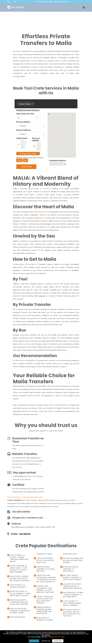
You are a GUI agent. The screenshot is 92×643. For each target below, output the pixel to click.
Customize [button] (58, 641)
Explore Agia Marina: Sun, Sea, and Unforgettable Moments (73, 560)
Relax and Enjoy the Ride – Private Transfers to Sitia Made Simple (73, 594)
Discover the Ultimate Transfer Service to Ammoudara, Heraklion (72, 586)
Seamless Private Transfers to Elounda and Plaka (45, 569)
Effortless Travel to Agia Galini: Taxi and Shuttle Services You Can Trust (71, 613)
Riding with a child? (29, 154)
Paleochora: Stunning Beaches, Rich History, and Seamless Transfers (19, 578)
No (25, 160)
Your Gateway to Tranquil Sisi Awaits (18, 586)
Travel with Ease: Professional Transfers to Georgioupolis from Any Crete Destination (46, 578)
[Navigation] (84, 7)
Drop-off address (23, 130)
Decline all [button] (46, 641)
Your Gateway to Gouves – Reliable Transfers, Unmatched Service (19, 558)
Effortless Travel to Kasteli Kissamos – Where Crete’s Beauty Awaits (20, 593)
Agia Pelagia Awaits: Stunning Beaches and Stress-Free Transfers (19, 602)
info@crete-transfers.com (60, 2)
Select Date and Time (25, 114)
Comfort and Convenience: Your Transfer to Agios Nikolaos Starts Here (45, 589)
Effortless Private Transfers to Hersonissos (70, 569)
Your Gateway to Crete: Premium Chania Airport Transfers (72, 603)
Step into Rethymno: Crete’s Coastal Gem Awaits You (45, 560)
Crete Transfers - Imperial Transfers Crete (25, 497)
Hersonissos (43, 212)
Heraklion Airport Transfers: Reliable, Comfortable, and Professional (44, 610)
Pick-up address (23, 122)
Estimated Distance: (57, 160)
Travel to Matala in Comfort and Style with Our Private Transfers (44, 599)
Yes (19, 160)
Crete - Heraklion (21, 533)
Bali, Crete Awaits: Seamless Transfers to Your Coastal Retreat (72, 577)
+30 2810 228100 (43, 2)
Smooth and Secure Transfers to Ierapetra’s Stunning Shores (20, 610)
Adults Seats (21, 138)
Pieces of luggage (36, 139)
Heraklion (46, 188)
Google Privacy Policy (56, 637)
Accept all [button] (34, 641)
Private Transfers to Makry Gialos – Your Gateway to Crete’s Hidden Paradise (18, 569)
